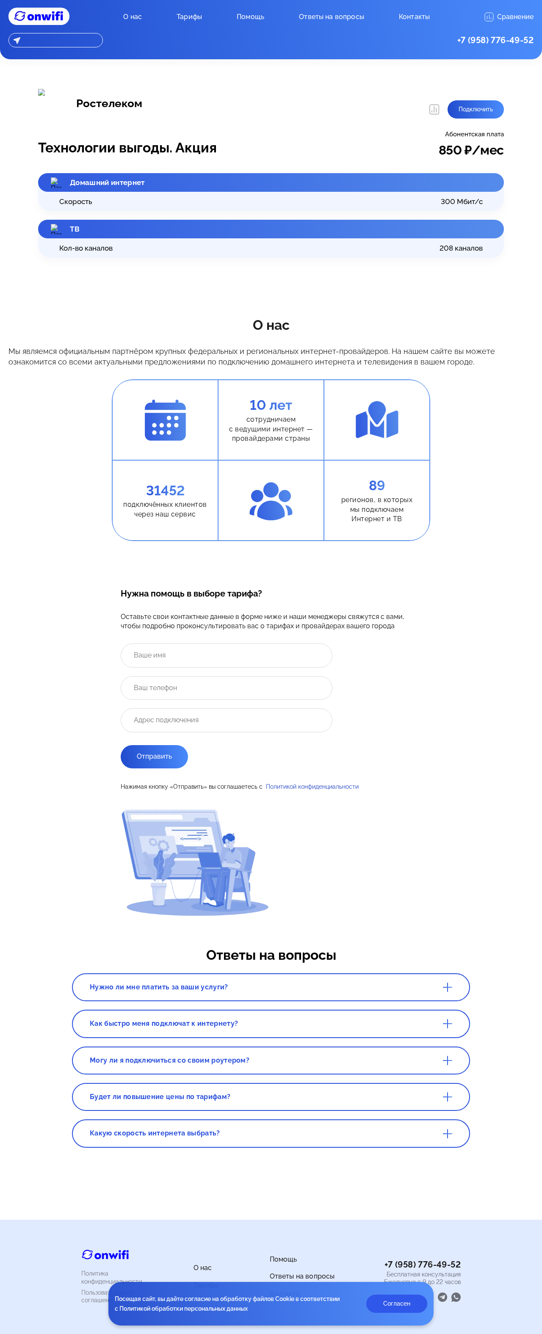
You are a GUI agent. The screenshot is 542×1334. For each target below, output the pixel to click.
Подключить (476, 109)
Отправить (154, 756)
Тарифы (189, 17)
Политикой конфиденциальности (312, 786)
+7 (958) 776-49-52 (495, 40)
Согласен (396, 1303)
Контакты (414, 17)
